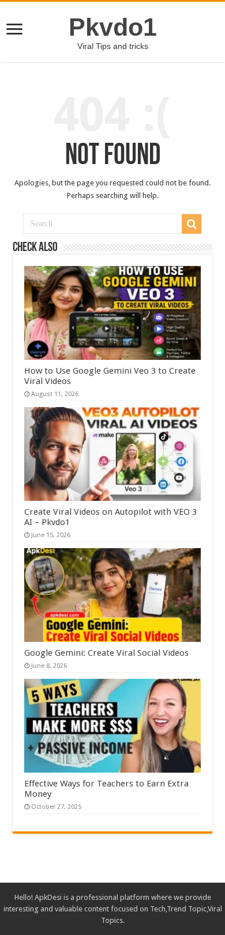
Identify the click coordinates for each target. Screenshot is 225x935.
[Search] (191, 224)
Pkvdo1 (113, 27)
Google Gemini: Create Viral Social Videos (106, 653)
